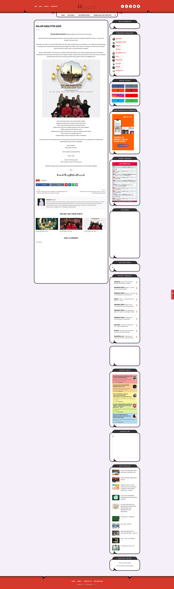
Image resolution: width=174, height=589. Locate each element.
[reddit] (118, 90)
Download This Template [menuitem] (102, 15)
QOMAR (118, 67)
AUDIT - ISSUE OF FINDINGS (128, 538)
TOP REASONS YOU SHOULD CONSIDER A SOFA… (124, 195)
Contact (46, 6)
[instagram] (130, 6)
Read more (120, 382)
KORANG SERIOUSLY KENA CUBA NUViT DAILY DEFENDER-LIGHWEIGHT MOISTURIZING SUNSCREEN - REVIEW (129, 487)
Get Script (119, 201)
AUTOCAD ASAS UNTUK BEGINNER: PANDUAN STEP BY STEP (121, 385)
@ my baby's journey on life (127, 546)
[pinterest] (134, 6)
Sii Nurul (118, 49)
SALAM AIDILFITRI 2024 (66, 231)
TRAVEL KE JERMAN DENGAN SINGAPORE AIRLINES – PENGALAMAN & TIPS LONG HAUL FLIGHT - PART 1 (122, 406)
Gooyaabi (95, 584)
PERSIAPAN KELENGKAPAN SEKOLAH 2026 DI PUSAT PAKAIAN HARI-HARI (122, 376)
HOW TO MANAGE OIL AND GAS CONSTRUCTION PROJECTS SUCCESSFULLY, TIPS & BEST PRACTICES (122, 395)
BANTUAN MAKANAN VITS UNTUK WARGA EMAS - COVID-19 (129, 532)
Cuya (117, 56)
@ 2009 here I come (117, 175)
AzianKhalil (119, 59)
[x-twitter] (126, 6)
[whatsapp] (131, 100)
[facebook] (122, 6)
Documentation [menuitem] (83, 15)
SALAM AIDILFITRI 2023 (90, 231)
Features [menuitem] (71, 15)
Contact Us (88, 581)
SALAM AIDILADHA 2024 (42, 231)
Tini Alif (38, 29)
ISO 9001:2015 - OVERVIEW (127, 517)
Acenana (118, 63)
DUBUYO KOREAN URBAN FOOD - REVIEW (129, 478)
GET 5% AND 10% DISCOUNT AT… (121, 181)
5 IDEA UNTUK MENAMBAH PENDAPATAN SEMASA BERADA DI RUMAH (129, 497)
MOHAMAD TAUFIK (121, 42)
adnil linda (119, 38)
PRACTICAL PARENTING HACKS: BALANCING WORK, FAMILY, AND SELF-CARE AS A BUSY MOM (122, 416)
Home (35, 6)
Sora (84, 584)
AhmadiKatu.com (121, 52)
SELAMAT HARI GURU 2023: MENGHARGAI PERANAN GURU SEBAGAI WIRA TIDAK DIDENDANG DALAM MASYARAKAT (128, 508)
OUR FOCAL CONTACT (126, 524)
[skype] (138, 6)
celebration (42, 22)
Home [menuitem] (63, 15)
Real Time (124, 201)
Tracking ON (129, 201)
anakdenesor (119, 70)
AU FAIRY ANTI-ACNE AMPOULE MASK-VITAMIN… (124, 167)
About (40, 6)
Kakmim (118, 45)
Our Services (54, 6)
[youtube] (131, 95)
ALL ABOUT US (132, 171)
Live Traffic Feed (124, 164)
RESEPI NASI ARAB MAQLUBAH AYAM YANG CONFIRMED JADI (128, 471)
